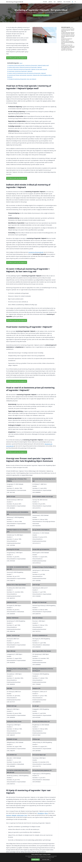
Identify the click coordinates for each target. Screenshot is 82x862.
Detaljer (52, 857)
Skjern (46, 813)
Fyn (55, 2)
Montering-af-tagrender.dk (14, 2)
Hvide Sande (20, 815)
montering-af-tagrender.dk (35, 252)
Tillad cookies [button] (35, 859)
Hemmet (8, 815)
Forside (45, 2)
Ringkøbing (41, 813)
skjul (21, 63)
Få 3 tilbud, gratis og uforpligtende (41, 15)
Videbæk (14, 815)
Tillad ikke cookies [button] (45, 859)
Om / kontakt (66, 2)
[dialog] (41, 857)
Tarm (25, 815)
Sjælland (59, 2)
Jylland (50, 2)
